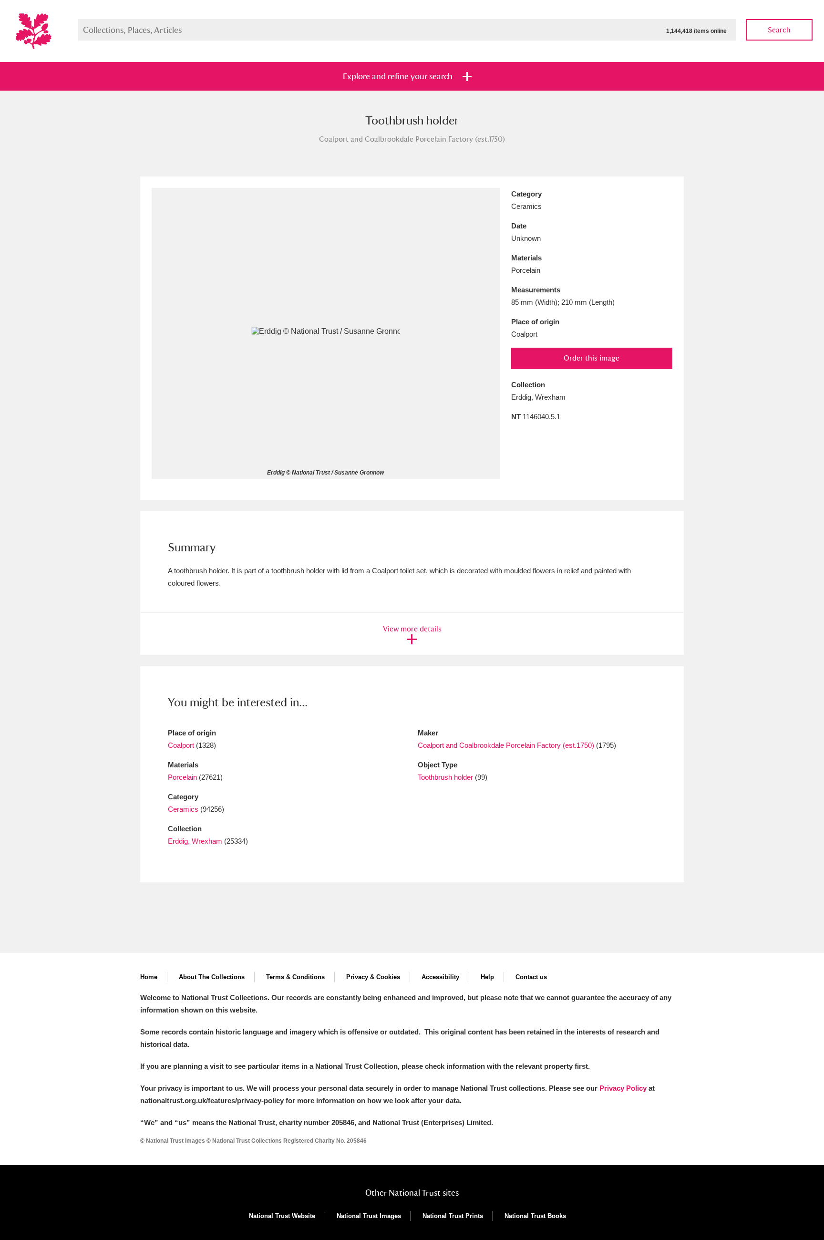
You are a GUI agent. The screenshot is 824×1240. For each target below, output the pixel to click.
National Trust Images (369, 1215)
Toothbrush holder (445, 777)
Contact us (531, 977)
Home (148, 977)
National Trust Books (535, 1215)
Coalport (181, 745)
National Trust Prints (452, 1215)
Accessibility (440, 977)
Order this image (591, 357)
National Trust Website (282, 1215)
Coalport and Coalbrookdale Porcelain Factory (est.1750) (506, 745)
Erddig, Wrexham (195, 841)
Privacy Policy (623, 1088)
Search (779, 29)
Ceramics (183, 809)
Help (487, 977)
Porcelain (182, 777)
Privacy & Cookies (373, 977)
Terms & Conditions (295, 977)
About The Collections (212, 977)
